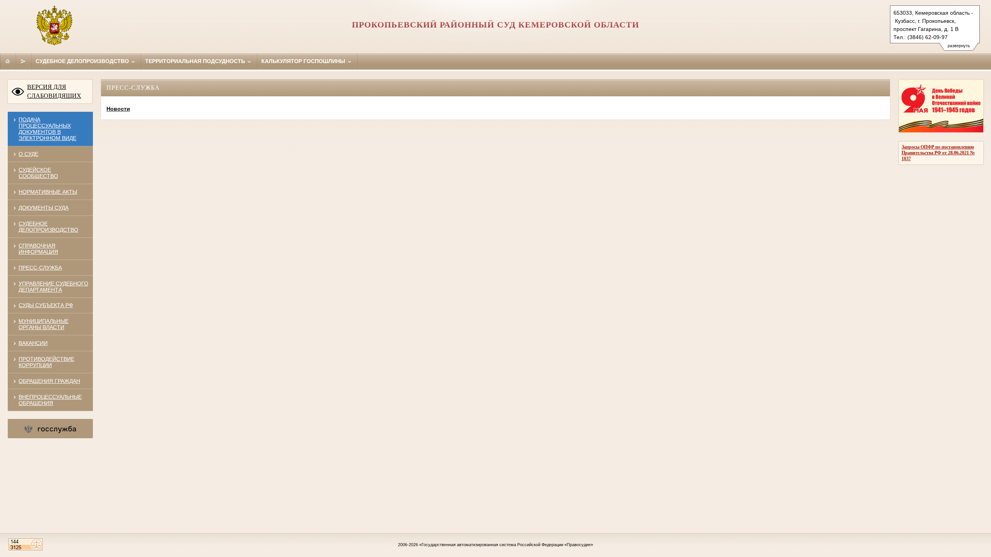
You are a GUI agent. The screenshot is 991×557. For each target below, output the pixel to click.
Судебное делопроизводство (83, 61)
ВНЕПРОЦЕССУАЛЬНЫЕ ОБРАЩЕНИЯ (50, 400)
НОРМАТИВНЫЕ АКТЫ (48, 192)
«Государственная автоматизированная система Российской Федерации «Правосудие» (506, 544)
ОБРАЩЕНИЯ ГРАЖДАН (49, 381)
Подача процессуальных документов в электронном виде (47, 128)
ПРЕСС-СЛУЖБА (40, 268)
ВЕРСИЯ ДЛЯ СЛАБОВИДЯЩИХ (54, 91)
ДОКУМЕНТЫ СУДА (44, 208)
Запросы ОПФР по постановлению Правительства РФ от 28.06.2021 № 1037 (938, 152)
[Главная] (7, 61)
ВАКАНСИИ (33, 343)
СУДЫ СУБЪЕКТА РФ (46, 305)
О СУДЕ (28, 154)
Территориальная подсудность (196, 61)
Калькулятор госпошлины (304, 61)
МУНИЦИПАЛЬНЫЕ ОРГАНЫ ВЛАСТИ (44, 324)
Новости (118, 109)
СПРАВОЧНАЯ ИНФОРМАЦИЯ (38, 249)
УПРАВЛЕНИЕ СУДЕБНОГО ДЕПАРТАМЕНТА (53, 286)
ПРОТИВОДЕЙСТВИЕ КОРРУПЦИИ (46, 362)
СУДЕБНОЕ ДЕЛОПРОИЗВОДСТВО (48, 226)
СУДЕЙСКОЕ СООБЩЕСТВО (38, 173)
